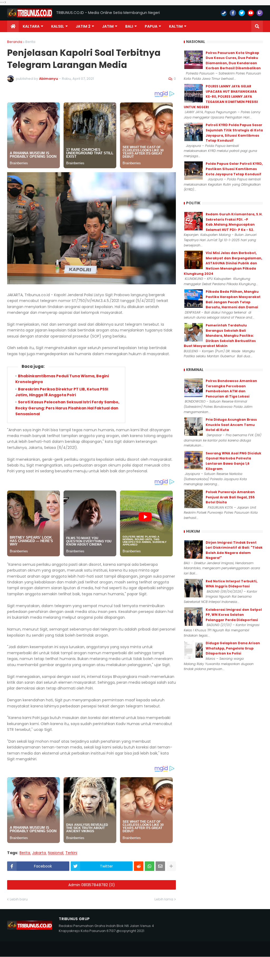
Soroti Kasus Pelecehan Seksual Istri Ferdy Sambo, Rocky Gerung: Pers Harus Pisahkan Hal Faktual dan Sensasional (67, 407)
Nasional (55, 853)
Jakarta (39, 853)
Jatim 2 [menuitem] (83, 26)
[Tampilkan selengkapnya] (171, 866)
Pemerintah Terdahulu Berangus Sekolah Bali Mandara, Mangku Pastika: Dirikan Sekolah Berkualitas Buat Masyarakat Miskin (220, 335)
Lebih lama (164, 899)
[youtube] (251, 13)
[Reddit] (138, 866)
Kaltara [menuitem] (31, 26)
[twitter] (242, 13)
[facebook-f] (233, 13)
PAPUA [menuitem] (151, 26)
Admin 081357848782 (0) (91, 884)
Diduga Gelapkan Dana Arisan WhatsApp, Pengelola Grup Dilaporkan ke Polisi (233, 648)
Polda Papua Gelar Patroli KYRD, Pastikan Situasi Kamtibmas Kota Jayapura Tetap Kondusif (234, 168)
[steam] (224, 13)
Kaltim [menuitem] (176, 26)
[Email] (160, 866)
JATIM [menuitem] (108, 26)
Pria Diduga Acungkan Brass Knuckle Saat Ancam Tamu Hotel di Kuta (231, 424)
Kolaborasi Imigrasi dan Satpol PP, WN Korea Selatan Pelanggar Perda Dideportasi (234, 614)
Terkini (71, 853)
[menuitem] (13, 26)
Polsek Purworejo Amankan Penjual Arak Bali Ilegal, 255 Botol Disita (230, 497)
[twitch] (260, 13)
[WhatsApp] (149, 866)
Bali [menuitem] (129, 26)
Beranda (14, 41)
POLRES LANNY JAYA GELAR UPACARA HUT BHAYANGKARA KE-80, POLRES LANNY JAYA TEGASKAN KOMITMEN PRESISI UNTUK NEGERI (221, 96)
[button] (257, 26)
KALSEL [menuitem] (57, 26)
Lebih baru (19, 899)
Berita (30, 41)
